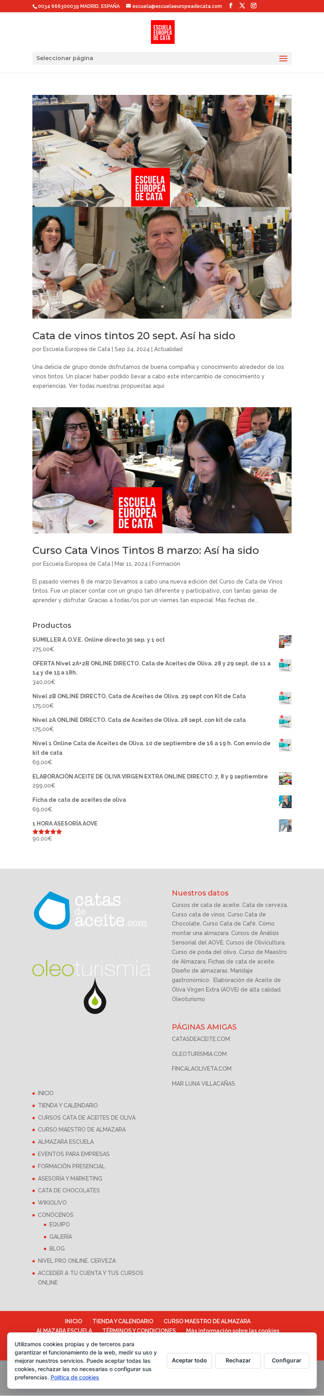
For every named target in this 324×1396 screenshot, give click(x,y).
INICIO (46, 1093)
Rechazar (238, 1360)
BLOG (57, 1248)
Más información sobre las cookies (232, 1331)
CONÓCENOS (55, 1215)
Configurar (286, 1360)
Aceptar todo (189, 1360)
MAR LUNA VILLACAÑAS (203, 1084)
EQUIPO (59, 1224)
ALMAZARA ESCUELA (66, 1142)
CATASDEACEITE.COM (201, 1039)
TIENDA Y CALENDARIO (68, 1105)
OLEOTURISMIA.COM (199, 1054)
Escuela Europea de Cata (76, 349)
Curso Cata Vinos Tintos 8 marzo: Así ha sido (145, 550)
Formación (166, 564)
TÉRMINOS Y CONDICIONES (139, 1331)
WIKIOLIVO (52, 1203)
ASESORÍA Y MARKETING (70, 1178)
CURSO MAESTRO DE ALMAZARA (82, 1129)
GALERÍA (60, 1237)
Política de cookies (75, 1377)
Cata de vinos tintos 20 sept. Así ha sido (133, 335)
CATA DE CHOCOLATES (69, 1190)
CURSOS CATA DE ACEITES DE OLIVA (87, 1118)
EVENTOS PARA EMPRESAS (74, 1154)
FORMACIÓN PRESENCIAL (71, 1166)
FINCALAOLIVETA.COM (202, 1068)
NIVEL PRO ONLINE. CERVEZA (77, 1261)
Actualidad (168, 349)
